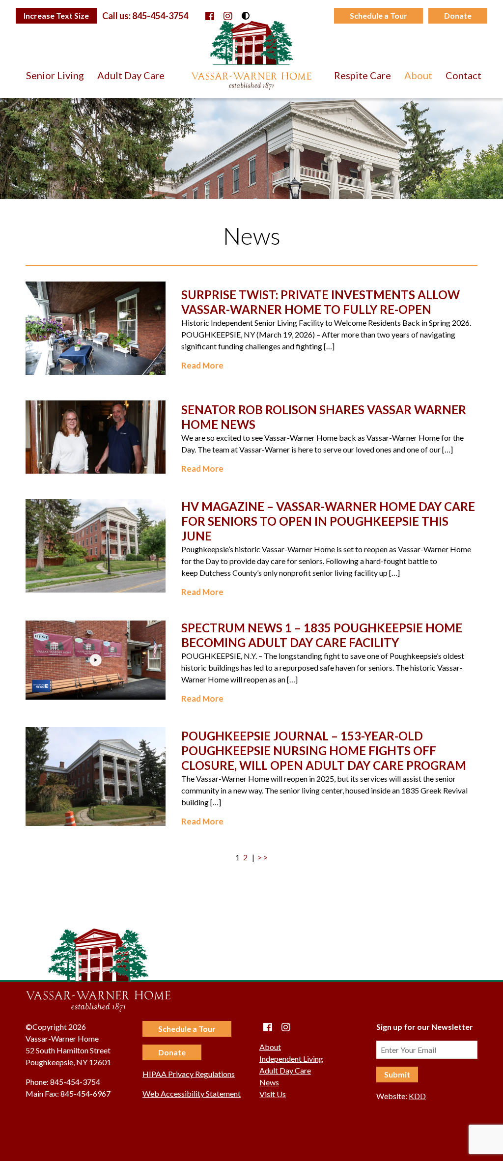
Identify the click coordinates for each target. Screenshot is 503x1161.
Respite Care (362, 75)
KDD (417, 1096)
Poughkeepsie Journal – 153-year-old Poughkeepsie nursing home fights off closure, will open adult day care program (323, 750)
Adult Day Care (131, 75)
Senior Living (55, 75)
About (418, 75)
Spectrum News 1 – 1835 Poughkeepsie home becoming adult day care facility (321, 635)
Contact (463, 75)
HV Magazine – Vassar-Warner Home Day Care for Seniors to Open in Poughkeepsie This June (328, 521)
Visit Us (272, 1094)
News (269, 1082)
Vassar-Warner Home (251, 55)
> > (262, 857)
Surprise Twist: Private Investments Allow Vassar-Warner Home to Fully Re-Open (320, 301)
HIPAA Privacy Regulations (188, 1073)
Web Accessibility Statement (191, 1093)
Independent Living (291, 1058)
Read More (202, 365)
